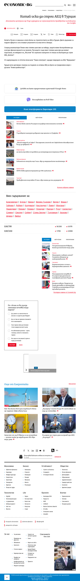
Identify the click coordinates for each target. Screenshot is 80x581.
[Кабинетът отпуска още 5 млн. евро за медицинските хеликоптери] (10, 162)
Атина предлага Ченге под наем (40, 370)
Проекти (45, 493)
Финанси (27, 480)
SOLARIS (45, 514)
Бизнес (26, 466)
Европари (9, 472)
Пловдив (40, 209)
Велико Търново (43, 202)
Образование (66, 477)
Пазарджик (11, 209)
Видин (56, 202)
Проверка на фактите (17, 539)
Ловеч (51, 205)
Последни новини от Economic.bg (64, 292)
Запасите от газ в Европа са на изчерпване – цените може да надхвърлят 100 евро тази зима (20, 437)
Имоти (26, 482)
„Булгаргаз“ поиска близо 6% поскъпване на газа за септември (59, 410)
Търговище (53, 212)
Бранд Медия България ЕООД (32, 550)
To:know (64, 499)
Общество (64, 466)
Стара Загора (39, 212)
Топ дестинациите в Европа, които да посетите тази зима (63, 247)
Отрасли (27, 472)
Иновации (28, 475)
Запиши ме (58, 456)
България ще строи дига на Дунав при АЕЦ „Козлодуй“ (58, 436)
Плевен (30, 209)
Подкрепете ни (32, 557)
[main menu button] (74, 5)
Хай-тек (8, 506)
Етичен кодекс (18, 549)
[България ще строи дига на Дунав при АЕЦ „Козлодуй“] (59, 423)
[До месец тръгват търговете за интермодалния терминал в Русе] (10, 153)
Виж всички (72, 383)
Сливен (9, 212)
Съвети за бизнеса (48, 470)
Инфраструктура (11, 475)
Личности (27, 504)
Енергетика (59, 10)
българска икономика (12, 521)
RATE (44, 501)
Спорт (26, 509)
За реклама (17, 534)
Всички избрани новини (65, 187)
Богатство (27, 501)
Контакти (16, 545)
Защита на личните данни (32, 535)
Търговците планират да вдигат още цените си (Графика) (37, 133)
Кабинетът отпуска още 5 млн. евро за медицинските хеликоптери (40, 161)
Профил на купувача (17, 558)
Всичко (63, 493)
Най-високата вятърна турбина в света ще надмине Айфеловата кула (20, 410)
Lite (36, 367)
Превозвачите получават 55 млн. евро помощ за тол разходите (39, 180)
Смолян (18, 212)
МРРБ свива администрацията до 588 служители (34, 171)
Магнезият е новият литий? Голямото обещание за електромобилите (62, 257)
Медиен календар (19, 566)
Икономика (51, 10)
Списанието (65, 501)
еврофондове (40, 521)
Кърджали (29, 205)
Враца (64, 202)
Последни (16, 117)
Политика (65, 470)
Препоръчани (62, 117)
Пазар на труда (10, 487)
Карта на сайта (32, 542)
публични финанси (27, 521)
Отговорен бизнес (48, 475)
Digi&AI (8, 496)
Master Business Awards (50, 506)
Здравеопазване (66, 480)
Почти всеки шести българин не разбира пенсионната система (39, 124)
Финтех (8, 509)
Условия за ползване (31, 554)
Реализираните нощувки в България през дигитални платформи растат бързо (61, 276)
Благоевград (12, 202)
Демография (65, 475)
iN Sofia (45, 509)
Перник (21, 209)
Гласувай (12, 345)
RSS (57, 450)
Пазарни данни (66, 504)
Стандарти (46, 472)
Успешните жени (48, 511)
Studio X (46, 578)
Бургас (23, 202)
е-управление (10, 501)
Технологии (9, 493)
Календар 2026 (47, 496)
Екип (29, 538)
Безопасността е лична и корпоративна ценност (61, 265)
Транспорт (9, 480)
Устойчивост (47, 466)
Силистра (66, 209)
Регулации (28, 485)
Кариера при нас (18, 553)
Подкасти (46, 499)
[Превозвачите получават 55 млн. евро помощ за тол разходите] (10, 181)
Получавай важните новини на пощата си (38, 455)
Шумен (9, 216)
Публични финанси (11, 470)
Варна (31, 202)
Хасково (63, 212)
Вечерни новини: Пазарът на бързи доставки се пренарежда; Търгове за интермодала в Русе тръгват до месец (63, 286)
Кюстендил (41, 205)
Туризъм (8, 485)
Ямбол (18, 216)
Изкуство (27, 506)
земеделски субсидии (12, 525)
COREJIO (45, 504)
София (28, 212)
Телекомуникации (11, 499)
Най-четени (39, 117)
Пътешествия (28, 499)
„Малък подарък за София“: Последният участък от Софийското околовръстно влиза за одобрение (45, 143)
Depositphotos (44, 579)
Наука (26, 496)
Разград (50, 209)
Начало (44, 10)
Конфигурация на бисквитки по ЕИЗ (19, 562)
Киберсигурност (10, 504)
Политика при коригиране (32, 545)
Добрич (19, 205)
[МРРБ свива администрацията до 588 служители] (10, 172)
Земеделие (9, 482)
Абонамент (17, 542)
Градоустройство (67, 482)
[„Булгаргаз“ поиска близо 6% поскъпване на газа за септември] (59, 397)
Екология (64, 485)
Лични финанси (66, 472)
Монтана (60, 205)
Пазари (27, 477)
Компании (28, 470)
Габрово (10, 205)
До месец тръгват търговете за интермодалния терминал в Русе (40, 152)
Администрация (66, 487)
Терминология (66, 496)
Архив (20, 345)
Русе (58, 209)
